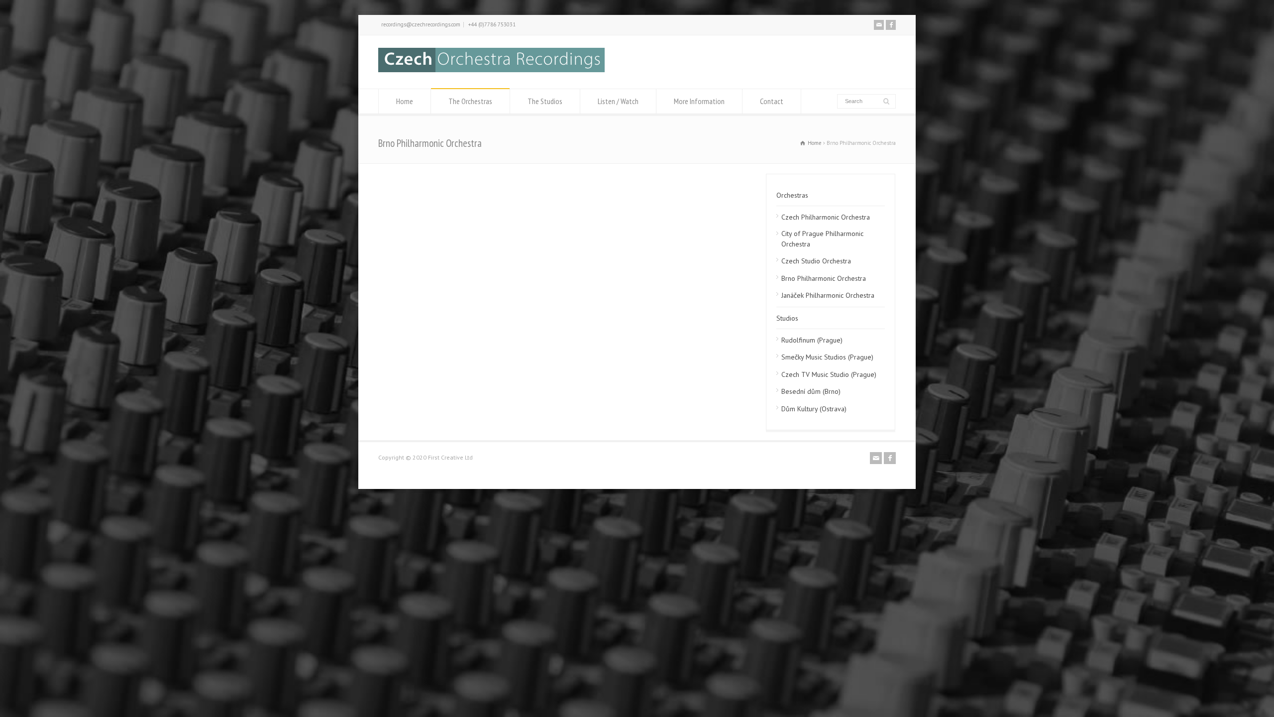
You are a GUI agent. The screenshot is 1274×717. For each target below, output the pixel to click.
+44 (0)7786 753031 (492, 24)
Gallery (454, 182)
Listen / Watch (618, 101)
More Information (699, 101)
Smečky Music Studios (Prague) (827, 357)
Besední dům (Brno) (811, 391)
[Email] (879, 25)
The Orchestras (470, 101)
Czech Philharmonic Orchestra (825, 217)
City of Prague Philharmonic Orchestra (822, 238)
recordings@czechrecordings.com (420, 24)
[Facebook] (891, 25)
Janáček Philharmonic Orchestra (827, 295)
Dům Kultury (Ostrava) (814, 408)
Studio (556, 182)
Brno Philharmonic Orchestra (823, 278)
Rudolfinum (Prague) (812, 340)
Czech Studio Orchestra (816, 260)
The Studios (545, 101)
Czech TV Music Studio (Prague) (828, 374)
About (406, 182)
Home (404, 101)
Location (506, 182)
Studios (787, 318)
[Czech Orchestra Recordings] (491, 69)
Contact (771, 101)
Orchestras (792, 195)
